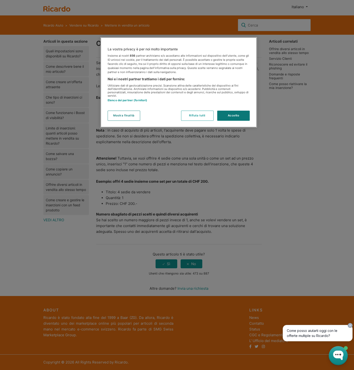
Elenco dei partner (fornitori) (127, 100)
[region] (178, 82)
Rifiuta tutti (197, 115)
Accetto (233, 115)
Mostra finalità (124, 115)
